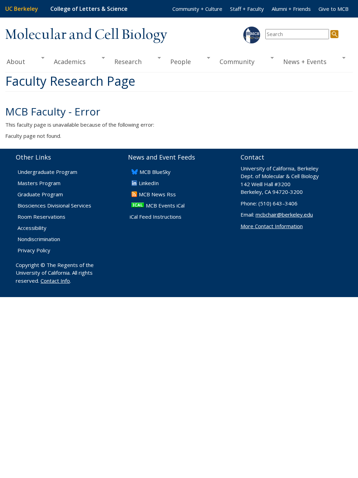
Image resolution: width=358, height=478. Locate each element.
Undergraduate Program (47, 171)
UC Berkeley (21, 9)
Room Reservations (41, 216)
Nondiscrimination (38, 239)
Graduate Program (40, 194)
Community (235, 61)
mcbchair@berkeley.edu (284, 214)
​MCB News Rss (157, 194)
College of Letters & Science (89, 9)
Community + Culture (197, 8)
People (178, 61)
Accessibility (31, 227)
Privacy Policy (33, 250)
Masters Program (38, 183)
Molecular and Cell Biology (86, 35)
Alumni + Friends (291, 8)
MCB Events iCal (165, 205)
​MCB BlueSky (155, 171)
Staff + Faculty (247, 8)
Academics (67, 61)
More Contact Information (272, 226)
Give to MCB (333, 8)
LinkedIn (149, 183)
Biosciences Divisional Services (54, 205)
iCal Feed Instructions (155, 216)
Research (125, 61)
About (15, 61)
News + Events (302, 61)
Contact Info (55, 280)
